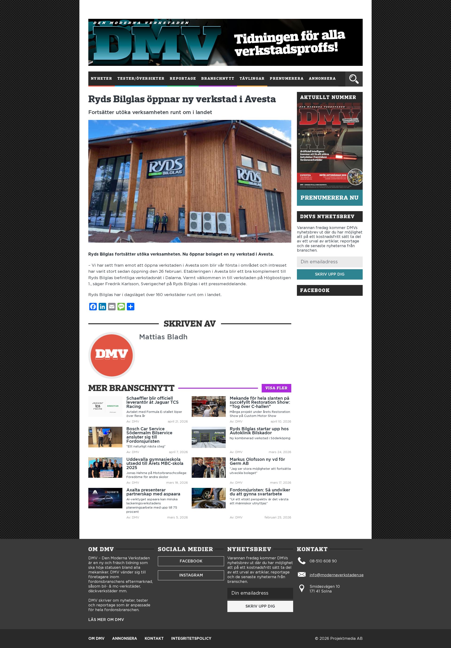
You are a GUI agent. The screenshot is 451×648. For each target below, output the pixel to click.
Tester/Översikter (141, 78)
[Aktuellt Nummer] (330, 146)
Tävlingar (252, 78)
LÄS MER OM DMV (106, 620)
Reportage (183, 78)
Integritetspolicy (191, 638)
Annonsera (322, 78)
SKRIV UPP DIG (330, 274)
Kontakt (154, 638)
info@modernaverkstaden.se (337, 575)
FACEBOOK (191, 561)
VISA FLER (276, 388)
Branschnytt (217, 78)
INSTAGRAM (191, 575)
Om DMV (96, 638)
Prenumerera (287, 78)
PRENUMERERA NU (330, 197)
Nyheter (101, 78)
